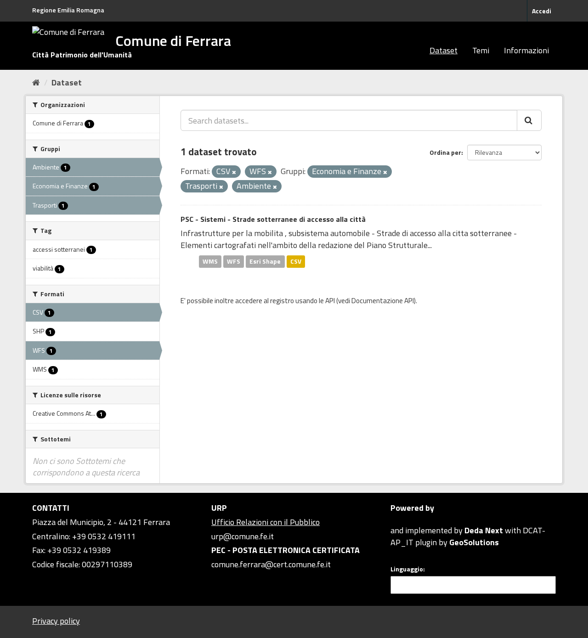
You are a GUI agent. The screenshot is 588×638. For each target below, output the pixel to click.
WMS (210, 261)
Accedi (541, 11)
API (330, 300)
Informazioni (526, 50)
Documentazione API (382, 300)
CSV (295, 261)
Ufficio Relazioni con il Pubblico (265, 522)
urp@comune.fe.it (242, 536)
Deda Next (483, 530)
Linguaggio (406, 569)
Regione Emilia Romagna (68, 10)
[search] (529, 120)
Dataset (444, 50)
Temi (480, 50)
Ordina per (445, 152)
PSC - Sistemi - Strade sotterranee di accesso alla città (273, 219)
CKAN (406, 520)
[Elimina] (234, 172)
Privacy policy (56, 621)
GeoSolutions (474, 542)
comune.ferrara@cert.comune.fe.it (271, 564)
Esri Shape (265, 261)
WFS (233, 261)
